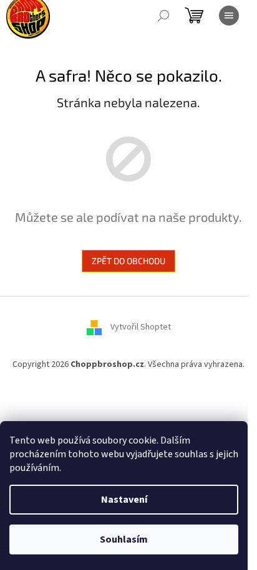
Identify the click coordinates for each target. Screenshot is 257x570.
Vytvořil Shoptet (140, 327)
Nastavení (124, 499)
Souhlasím (124, 539)
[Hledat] (163, 15)
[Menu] (228, 15)
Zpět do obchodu (128, 260)
